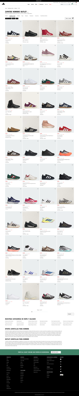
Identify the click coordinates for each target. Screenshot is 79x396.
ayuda (59, 2)
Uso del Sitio (32, 392)
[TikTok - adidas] (66, 369)
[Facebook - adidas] (66, 359)
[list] (39, 16)
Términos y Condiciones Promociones (39, 392)
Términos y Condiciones (26, 392)
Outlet (50, 4)
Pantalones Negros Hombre (32, 321)
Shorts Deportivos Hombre (55, 321)
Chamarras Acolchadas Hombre (68, 321)
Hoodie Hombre (19, 321)
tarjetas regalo (69, 2)
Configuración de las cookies (19, 392)
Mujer (29, 4)
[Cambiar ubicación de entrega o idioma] (76, 2)
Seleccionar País (56, 392)
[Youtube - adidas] (66, 372)
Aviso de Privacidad (61, 392)
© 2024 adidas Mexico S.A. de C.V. (39, 394)
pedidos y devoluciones (64, 2)
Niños (36, 4)
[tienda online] (3, 4)
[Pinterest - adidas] (66, 367)
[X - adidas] (66, 364)
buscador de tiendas (55, 2)
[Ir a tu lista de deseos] (74, 4)
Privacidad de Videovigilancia (49, 392)
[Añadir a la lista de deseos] (20, 22)
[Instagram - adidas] (66, 362)
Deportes (46, 4)
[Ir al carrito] (76, 4)
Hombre (32, 4)
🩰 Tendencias (41, 4)
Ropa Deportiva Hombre (44, 321)
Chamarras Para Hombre (9, 321)
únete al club (73, 2)
